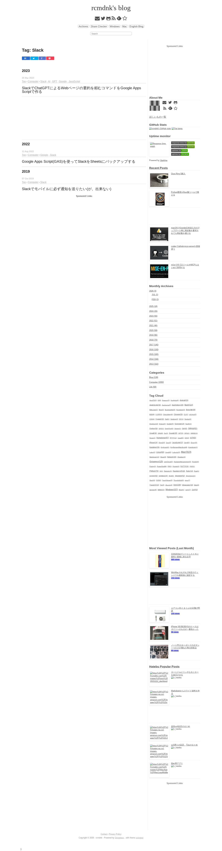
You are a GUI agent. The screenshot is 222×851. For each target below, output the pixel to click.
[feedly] (119, 19)
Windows (115, 26)
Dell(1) (167, 419)
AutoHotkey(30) (177, 405)
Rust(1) (196, 471)
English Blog (136, 26)
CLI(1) (186, 414)
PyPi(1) (192, 466)
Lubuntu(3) (176, 452)
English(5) (170, 424)
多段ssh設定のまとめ (180, 726)
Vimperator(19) (187, 485)
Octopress (119, 838)
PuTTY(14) (184, 466)
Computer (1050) (156, 382)
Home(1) (152, 438)
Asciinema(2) (166, 405)
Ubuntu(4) (168, 485)
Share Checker (99, 26)
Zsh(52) (195, 490)
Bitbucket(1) (154, 410)
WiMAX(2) (161, 490)
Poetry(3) (153, 466)
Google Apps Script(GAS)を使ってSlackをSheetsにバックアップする (78, 161)
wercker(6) (153, 490)
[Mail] (97, 19)
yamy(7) (188, 490)
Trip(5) (162, 485)
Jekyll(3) (187, 442)
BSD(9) (152, 414)
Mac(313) (186, 452)
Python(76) (154, 471)
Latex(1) (152, 452)
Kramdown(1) (193, 447)
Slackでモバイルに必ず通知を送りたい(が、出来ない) (66, 189)
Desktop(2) (174, 419)
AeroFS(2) (153, 400)
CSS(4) (152, 419)
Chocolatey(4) (168, 414)
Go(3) (166, 433)
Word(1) (181, 490)
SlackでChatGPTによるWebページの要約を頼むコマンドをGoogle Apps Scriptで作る (82, 89)
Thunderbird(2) (179, 480)
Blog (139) (153, 377)
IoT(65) (193, 438)
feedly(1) (188, 424)
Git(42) (184, 428)
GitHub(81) (192, 428)
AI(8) (159, 400)
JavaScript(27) (177, 442)
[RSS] (114, 19)
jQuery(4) (194, 442)
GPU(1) (187, 433)
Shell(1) (171, 476)
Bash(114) (189, 405)
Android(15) (184, 400)
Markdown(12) (154, 457)
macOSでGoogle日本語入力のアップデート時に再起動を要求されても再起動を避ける (185, 230)
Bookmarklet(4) (170, 410)
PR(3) (170, 466)
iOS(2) (187, 438)
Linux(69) (160, 452)
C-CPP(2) (159, 414)
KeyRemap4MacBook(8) (178, 447)
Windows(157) (172, 489)
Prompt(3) (176, 466)
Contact (104, 834)
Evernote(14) (179, 424)
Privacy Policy (115, 834)
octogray (139, 838)
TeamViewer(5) (167, 480)
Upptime (163, 160)
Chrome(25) (178, 414)
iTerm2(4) (162, 442)
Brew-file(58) (190, 410)
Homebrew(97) (162, 438)
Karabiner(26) (155, 447)
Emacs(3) (162, 424)
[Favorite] (124, 19)
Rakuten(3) (168, 471)
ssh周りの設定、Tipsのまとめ (184, 745)
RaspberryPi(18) (179, 471)
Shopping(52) (180, 476)
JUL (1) (155, 294)
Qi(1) (161, 471)
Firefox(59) (154, 428)
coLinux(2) (192, 414)
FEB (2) (155, 299)
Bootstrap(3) (180, 410)
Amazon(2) (166, 400)
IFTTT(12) (173, 438)
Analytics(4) (175, 400)
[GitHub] (108, 19)
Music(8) (163, 457)
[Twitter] (103, 19)
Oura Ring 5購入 (178, 174)
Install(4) (181, 438)
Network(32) (171, 457)
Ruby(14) (189, 471)
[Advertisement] (84, 118)
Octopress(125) (156, 462)
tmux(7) (187, 480)
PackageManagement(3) (182, 462)
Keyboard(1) (165, 447)
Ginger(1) (177, 428)
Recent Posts (158, 168)
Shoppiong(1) (190, 476)
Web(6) (196, 485)
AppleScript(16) (155, 405)
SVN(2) (158, 480)
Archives (83, 26)
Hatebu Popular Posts (164, 666)
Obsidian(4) (181, 457)
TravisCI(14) (154, 485)
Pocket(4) (195, 462)
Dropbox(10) (154, 424)
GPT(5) (180, 433)
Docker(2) (188, 419)
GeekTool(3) (169, 428)
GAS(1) (161, 428)
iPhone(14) (154, 442)
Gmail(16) (153, 433)
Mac (124, 26)
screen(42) (154, 476)
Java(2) (168, 442)
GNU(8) (160, 433)
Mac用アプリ (177, 763)
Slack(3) (152, 480)
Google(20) (173, 433)
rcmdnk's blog (111, 8)
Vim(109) (177, 485)
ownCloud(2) (168, 462)
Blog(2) (161, 410)
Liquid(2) (168, 452)
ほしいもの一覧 (157, 117)
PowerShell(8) (162, 466)
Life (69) (152, 387)
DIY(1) (181, 419)
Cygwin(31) (160, 419)
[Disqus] (84, 290)
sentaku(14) (163, 476)
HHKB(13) (194, 433)
